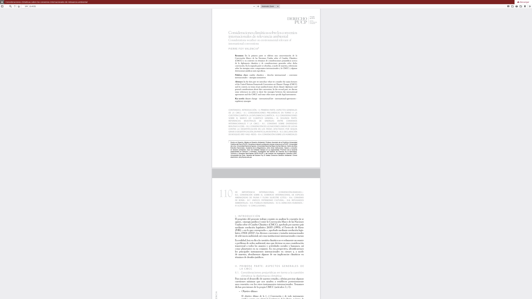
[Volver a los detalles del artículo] (2, 2)
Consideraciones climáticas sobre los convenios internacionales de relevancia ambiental (47, 2)
